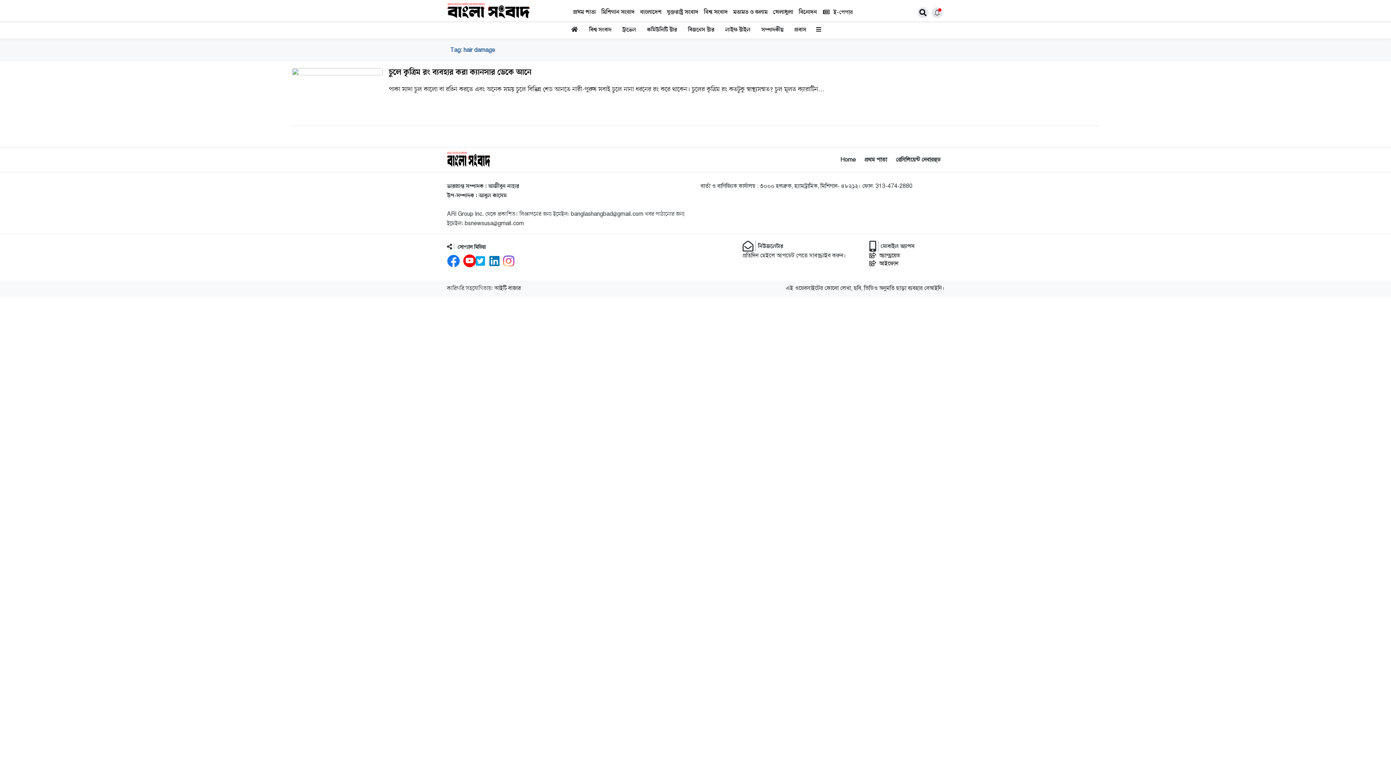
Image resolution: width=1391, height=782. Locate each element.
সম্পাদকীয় (772, 30)
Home (848, 159)
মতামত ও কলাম (750, 12)
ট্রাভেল (629, 30)
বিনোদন (808, 12)
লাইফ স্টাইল (738, 30)
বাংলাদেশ (650, 12)
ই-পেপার (843, 12)
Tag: (472, 50)
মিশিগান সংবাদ (618, 12)
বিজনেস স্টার (701, 30)
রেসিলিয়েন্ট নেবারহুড (918, 159)
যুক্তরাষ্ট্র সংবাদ (682, 12)
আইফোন (888, 263)
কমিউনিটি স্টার (662, 30)
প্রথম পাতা (584, 12)
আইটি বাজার (507, 289)
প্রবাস (800, 30)
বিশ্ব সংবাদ (716, 12)
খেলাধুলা (783, 12)
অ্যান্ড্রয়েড (889, 255)
